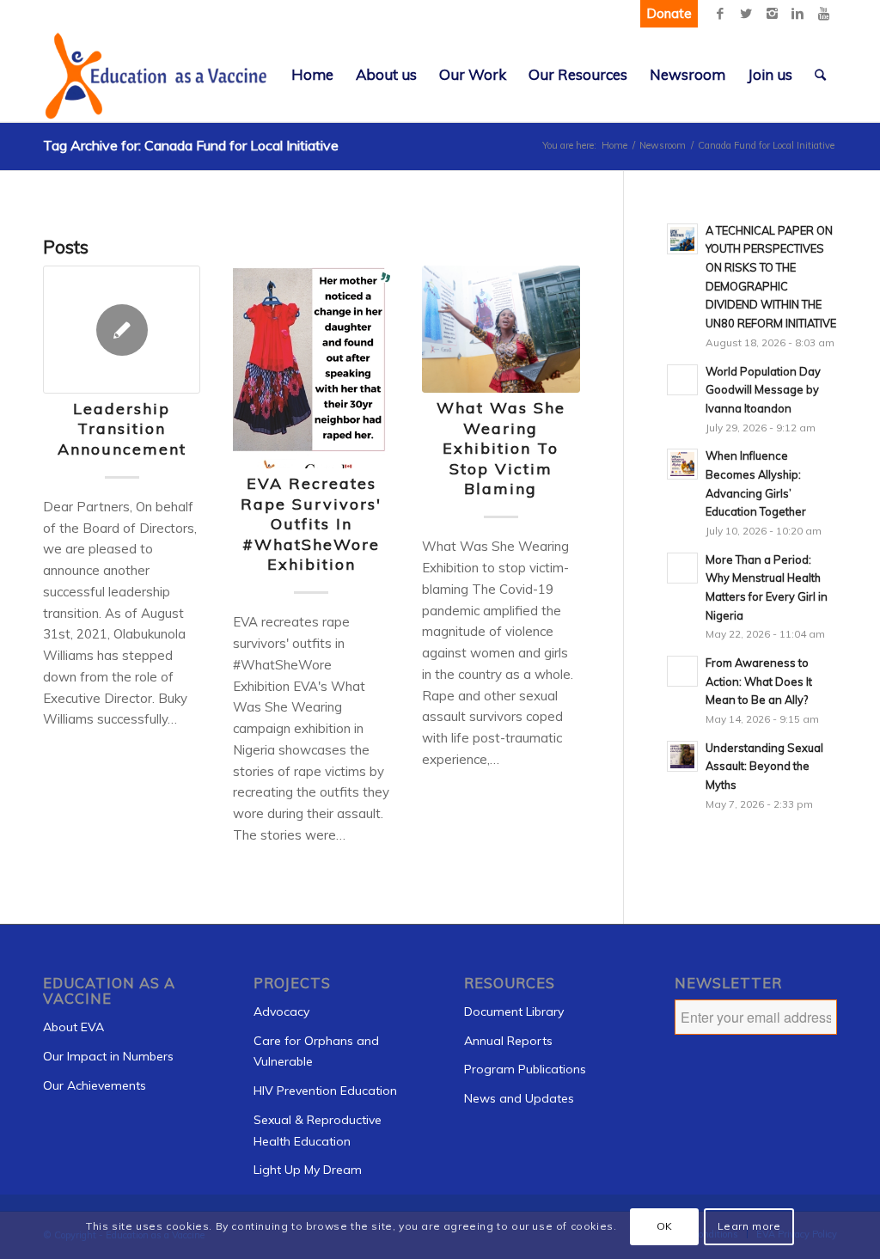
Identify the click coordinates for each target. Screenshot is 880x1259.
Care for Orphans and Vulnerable (316, 1051)
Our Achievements (94, 1085)
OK (665, 1225)
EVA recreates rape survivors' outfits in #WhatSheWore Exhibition (311, 524)
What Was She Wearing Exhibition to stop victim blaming (501, 448)
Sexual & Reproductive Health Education (318, 1130)
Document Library (514, 1011)
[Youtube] (823, 14)
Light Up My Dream (308, 1169)
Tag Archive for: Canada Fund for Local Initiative (191, 145)
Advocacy (281, 1011)
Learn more (749, 1225)
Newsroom (662, 145)
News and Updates (519, 1098)
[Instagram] (772, 14)
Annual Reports (508, 1040)
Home (614, 145)
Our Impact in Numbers (108, 1056)
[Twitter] (746, 14)
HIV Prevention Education (325, 1090)
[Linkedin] (797, 14)
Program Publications (525, 1069)
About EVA (73, 1027)
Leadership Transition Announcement (122, 429)
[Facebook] (720, 14)
